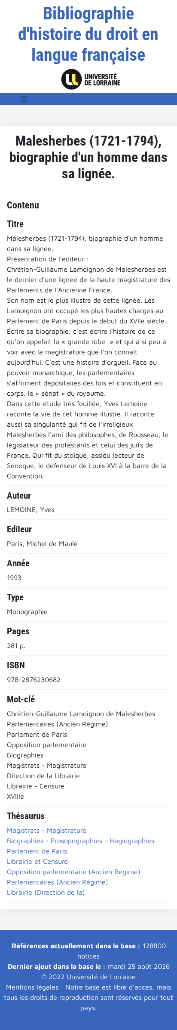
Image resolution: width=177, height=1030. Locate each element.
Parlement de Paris (37, 851)
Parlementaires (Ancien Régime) (57, 882)
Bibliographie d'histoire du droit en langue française (88, 34)
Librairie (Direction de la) (46, 892)
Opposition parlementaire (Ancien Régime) (73, 871)
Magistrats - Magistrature (46, 830)
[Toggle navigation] (24, 99)
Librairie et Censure (37, 861)
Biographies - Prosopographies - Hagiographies (80, 840)
